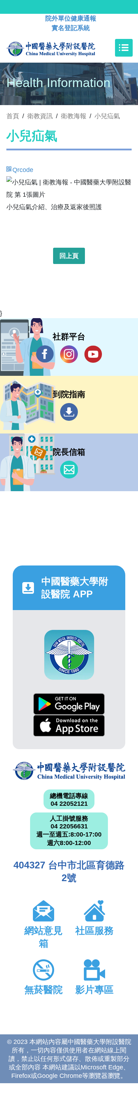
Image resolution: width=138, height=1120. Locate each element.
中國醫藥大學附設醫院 (69, 771)
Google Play (69, 704)
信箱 (69, 469)
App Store (69, 725)
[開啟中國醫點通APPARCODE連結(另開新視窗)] (69, 655)
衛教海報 (73, 116)
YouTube (93, 354)
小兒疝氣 (107, 116)
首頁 (12, 116)
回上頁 (69, 255)
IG (69, 354)
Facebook (45, 354)
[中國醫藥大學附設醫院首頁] (61, 47)
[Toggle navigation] (124, 48)
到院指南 (69, 412)
